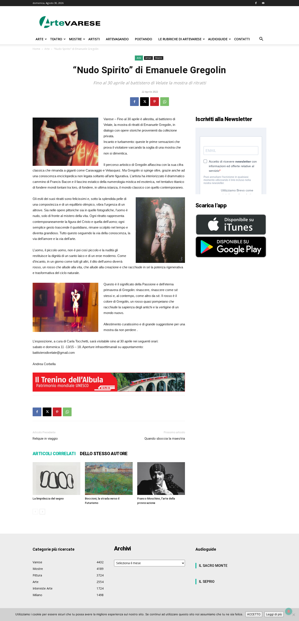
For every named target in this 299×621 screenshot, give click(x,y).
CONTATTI (242, 39)
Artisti (148, 57)
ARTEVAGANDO (117, 39)
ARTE (39, 39)
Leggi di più (274, 614)
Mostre (158, 57)
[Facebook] (256, 3)
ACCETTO (253, 614)
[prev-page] (35, 511)
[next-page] (42, 511)
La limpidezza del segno (48, 498)
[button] (261, 39)
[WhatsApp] (164, 101)
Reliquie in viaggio (45, 439)
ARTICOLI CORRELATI (54, 453)
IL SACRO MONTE (213, 566)
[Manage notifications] (288, 611)
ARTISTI (94, 39)
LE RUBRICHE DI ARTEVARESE (179, 39)
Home (36, 49)
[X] (144, 101)
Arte (47, 49)
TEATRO (56, 39)
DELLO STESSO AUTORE (104, 453)
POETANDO (143, 39)
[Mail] (263, 3)
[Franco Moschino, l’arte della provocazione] (161, 478)
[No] (293, 614)
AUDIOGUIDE (217, 39)
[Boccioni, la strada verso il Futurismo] (109, 478)
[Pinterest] (154, 101)
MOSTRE (75, 39)
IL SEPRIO (207, 581)
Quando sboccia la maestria (164, 439)
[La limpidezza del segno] (56, 478)
